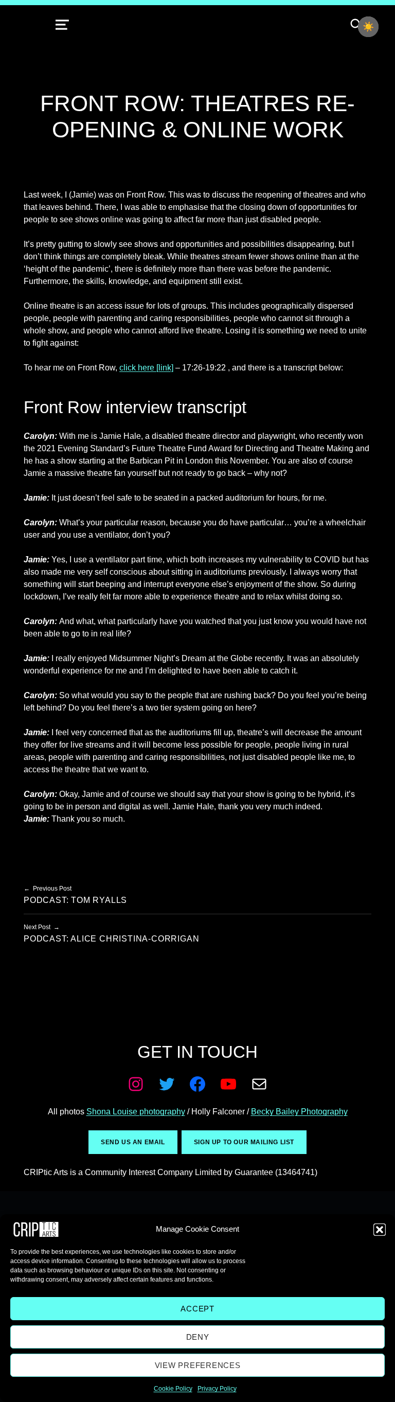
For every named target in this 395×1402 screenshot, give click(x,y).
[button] (379, 1229)
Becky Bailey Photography (299, 1111)
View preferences (198, 1365)
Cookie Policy (173, 1388)
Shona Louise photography (135, 1111)
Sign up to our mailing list (244, 1142)
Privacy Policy (217, 1388)
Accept (197, 1308)
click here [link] (146, 367)
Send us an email (133, 1142)
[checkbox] (368, 26)
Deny (197, 1337)
